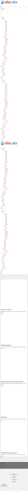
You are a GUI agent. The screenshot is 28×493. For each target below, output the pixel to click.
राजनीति (2, 65)
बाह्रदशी (6, 27)
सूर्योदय (6, 96)
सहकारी (3, 69)
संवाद (1, 139)
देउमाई (6, 34)
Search (1, 6)
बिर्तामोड (6, 24)
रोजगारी (3, 131)
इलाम (4, 95)
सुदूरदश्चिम (4, 126)
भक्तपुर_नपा (6, 59)
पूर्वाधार (3, 198)
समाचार (2, 16)
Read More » (2, 313)
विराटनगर (6, 176)
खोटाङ (4, 53)
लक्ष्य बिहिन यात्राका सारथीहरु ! (6, 345)
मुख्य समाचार (4, 17)
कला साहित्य (4, 136)
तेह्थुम (4, 48)
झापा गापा (6, 30)
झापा (4, 82)
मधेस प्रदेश (4, 117)
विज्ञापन (2, 468)
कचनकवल (6, 28)
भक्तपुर (4, 58)
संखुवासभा (5, 49)
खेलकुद (2, 140)
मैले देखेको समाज (4, 417)
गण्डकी (3, 122)
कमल (6, 92)
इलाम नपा (6, 35)
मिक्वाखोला (6, 40)
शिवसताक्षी (6, 31)
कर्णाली (3, 63)
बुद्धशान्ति (6, 83)
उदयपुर (4, 54)
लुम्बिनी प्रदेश (4, 62)
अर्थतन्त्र (2, 66)
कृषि (3, 67)
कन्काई (6, 91)
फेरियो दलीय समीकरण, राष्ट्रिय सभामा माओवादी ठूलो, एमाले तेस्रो (12, 381)
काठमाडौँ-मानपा (7, 57)
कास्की (4, 60)
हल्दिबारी (6, 32)
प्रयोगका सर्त (2, 467)
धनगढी (4, 127)
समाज (3, 71)
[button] (14, 5)
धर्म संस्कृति (4, 74)
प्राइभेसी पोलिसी (3, 466)
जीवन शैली (2, 70)
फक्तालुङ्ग (6, 38)
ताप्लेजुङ (5, 37)
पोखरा (6, 61)
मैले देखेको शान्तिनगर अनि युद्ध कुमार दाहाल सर (9, 453)
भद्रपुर (6, 23)
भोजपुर (4, 113)
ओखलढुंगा (5, 52)
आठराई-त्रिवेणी (7, 39)
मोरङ (4, 45)
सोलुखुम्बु (5, 114)
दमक (5, 26)
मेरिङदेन (6, 41)
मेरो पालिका (2, 18)
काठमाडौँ (5, 56)
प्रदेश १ (3, 19)
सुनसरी (5, 109)
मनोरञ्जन (4, 75)
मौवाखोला (6, 104)
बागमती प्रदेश (4, 118)
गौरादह (6, 87)
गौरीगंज (6, 25)
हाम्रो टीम (2, 462)
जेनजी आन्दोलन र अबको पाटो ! (6, 309)
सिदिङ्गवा (6, 43)
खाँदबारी (6, 50)
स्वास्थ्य (3, 135)
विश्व (1, 76)
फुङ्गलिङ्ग (6, 100)
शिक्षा (3, 72)
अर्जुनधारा (6, 22)
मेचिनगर (6, 21)
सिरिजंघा (6, 44)
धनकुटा (5, 47)
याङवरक (6, 105)
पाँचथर (4, 36)
